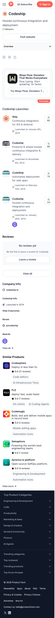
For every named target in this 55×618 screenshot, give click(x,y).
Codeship (18, 142)
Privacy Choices (32, 594)
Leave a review (27, 259)
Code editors (20, 376)
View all (27, 273)
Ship (14, 116)
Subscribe (26, 4)
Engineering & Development (29, 473)
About (28, 588)
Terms (43, 588)
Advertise (8, 600)
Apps (19, 588)
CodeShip (18, 172)
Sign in (46, 4)
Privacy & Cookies (13, 594)
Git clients (19, 404)
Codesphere (19, 363)
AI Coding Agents (39, 404)
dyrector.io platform (23, 459)
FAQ (35, 588)
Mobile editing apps (24, 428)
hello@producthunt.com (28, 607)
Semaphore (18, 441)
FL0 (14, 390)
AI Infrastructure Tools (26, 382)
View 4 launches (11, 310)
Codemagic (18, 411)
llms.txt (19, 600)
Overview (8, 46)
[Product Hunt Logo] (11, 4)
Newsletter (9, 588)
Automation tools (23, 434)
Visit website (27, 36)
